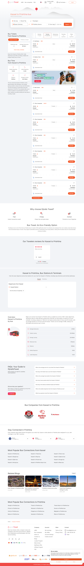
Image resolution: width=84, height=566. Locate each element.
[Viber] (65, 534)
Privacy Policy (59, 532)
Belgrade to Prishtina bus (60, 511)
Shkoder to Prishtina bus (37, 508)
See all (73, 473)
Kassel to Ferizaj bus (13, 462)
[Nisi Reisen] (55, 414)
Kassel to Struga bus (59, 459)
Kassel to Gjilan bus (13, 459)
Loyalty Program (38, 541)
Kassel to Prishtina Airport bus (38, 462)
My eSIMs (47, 532)
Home (9, 521)
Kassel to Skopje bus (13, 456)
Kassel (39, 279)
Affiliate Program (38, 547)
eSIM (22, 2)
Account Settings (49, 534)
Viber (68, 534)
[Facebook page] (9, 539)
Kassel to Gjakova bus (59, 456)
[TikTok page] (19, 539)
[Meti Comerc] (29, 414)
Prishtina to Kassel (24, 39)
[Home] (13, 2)
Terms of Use (59, 530)
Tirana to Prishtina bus (36, 505)
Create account (49, 536)
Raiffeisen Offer (38, 545)
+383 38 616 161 (71, 532)
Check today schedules (19, 49)
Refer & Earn (37, 543)
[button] (55, 367)
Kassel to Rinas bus (59, 462)
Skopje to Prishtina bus (13, 505)
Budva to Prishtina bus (13, 514)
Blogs (35, 538)
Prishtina (44, 279)
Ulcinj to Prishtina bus (13, 511)
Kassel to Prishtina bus (13, 453)
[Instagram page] (12, 539)
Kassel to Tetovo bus (59, 453)
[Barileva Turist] (42, 414)
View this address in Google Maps (16, 290)
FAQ (35, 2)
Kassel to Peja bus (35, 456)
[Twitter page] (16, 539)
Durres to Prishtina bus (59, 508)
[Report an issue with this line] (72, 41)
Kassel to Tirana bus (36, 453)
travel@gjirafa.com (71, 530)
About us (36, 534)
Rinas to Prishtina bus (59, 514)
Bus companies (28, 2)
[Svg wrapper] (13, 555)
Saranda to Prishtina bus (37, 514)
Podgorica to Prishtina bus (37, 511)
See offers (38, 81)
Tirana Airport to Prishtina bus (61, 505)
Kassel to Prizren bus (36, 459)
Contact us (11, 393)
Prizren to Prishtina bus (13, 508)
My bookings (48, 530)
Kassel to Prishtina (13, 39)
